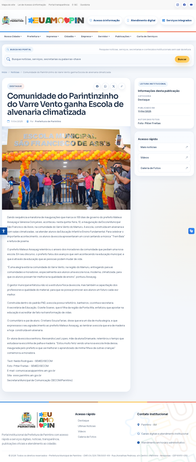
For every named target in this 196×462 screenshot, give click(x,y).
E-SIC (74, 4)
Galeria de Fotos (151, 168)
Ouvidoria (85, 4)
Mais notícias (149, 147)
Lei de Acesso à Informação (32, 4)
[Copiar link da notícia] (121, 86)
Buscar (182, 59)
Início (4, 72)
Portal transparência (59, 4)
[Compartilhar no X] (113, 86)
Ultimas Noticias (87, 426)
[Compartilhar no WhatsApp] (105, 86)
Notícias (15, 72)
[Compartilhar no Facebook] (97, 86)
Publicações (122, 36)
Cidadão (69, 36)
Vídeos (145, 157)
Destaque (83, 420)
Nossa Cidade (12, 36)
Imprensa (51, 36)
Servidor (103, 36)
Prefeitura (33, 36)
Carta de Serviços (147, 36)
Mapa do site (8, 4)
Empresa (86, 36)
